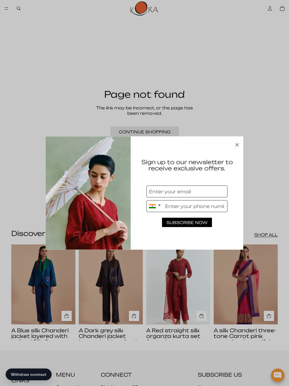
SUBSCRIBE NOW (187, 222)
